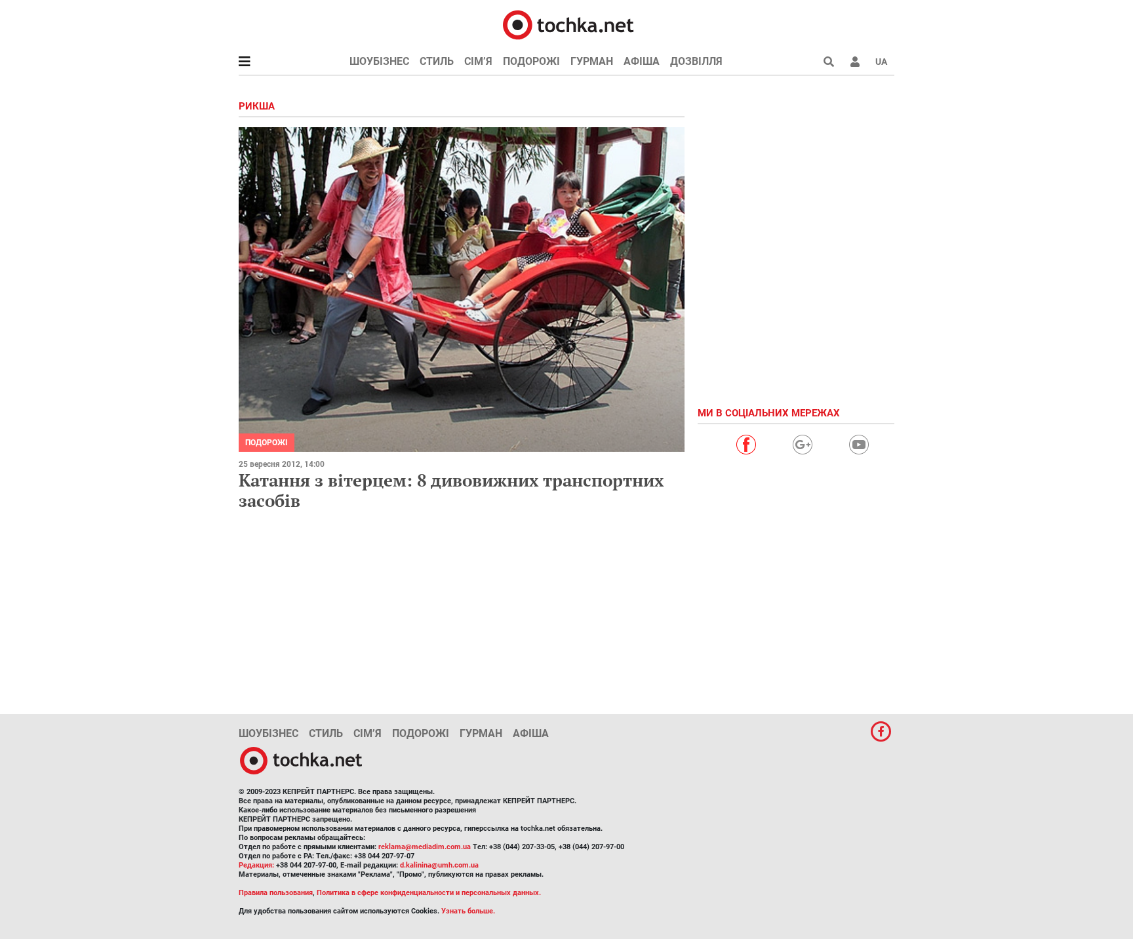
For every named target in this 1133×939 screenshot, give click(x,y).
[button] (855, 61)
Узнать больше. (468, 911)
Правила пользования (276, 893)
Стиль (437, 61)
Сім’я (478, 61)
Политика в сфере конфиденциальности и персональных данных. (429, 893)
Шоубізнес (379, 61)
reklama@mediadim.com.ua (424, 847)
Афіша (642, 61)
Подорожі (531, 61)
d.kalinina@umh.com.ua (439, 865)
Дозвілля (696, 61)
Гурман (591, 61)
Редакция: (256, 865)
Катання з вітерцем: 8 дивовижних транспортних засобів (451, 490)
